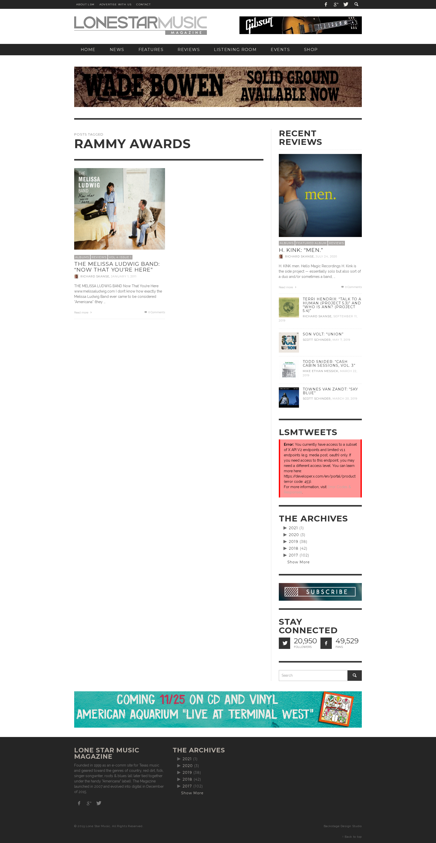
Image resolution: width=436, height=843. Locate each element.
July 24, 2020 (326, 256)
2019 (293, 541)
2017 (293, 555)
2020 (294, 535)
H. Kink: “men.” (301, 250)
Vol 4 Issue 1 (120, 257)
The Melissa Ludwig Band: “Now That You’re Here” (117, 267)
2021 (293, 528)
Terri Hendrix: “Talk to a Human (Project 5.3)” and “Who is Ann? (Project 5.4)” (332, 305)
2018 (293, 548)
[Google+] (336, 4)
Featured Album (311, 243)
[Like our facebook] (326, 643)
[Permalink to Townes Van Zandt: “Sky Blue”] (289, 397)
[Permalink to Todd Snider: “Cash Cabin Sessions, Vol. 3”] (289, 370)
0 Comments (156, 312)
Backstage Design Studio (343, 826)
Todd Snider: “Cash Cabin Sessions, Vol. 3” (329, 363)
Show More (298, 562)
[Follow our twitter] (284, 643)
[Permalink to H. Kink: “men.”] (320, 195)
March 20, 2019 (345, 398)
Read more (81, 312)
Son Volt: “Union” (323, 334)
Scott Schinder (317, 339)
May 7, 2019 (341, 339)
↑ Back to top (352, 836)
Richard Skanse (94, 276)
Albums (82, 257)
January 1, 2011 (124, 276)
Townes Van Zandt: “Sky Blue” (330, 391)
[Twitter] (345, 4)
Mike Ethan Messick (320, 371)
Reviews (99, 257)
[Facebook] (326, 4)
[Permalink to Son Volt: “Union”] (289, 342)
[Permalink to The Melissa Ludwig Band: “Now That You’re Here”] (119, 208)
